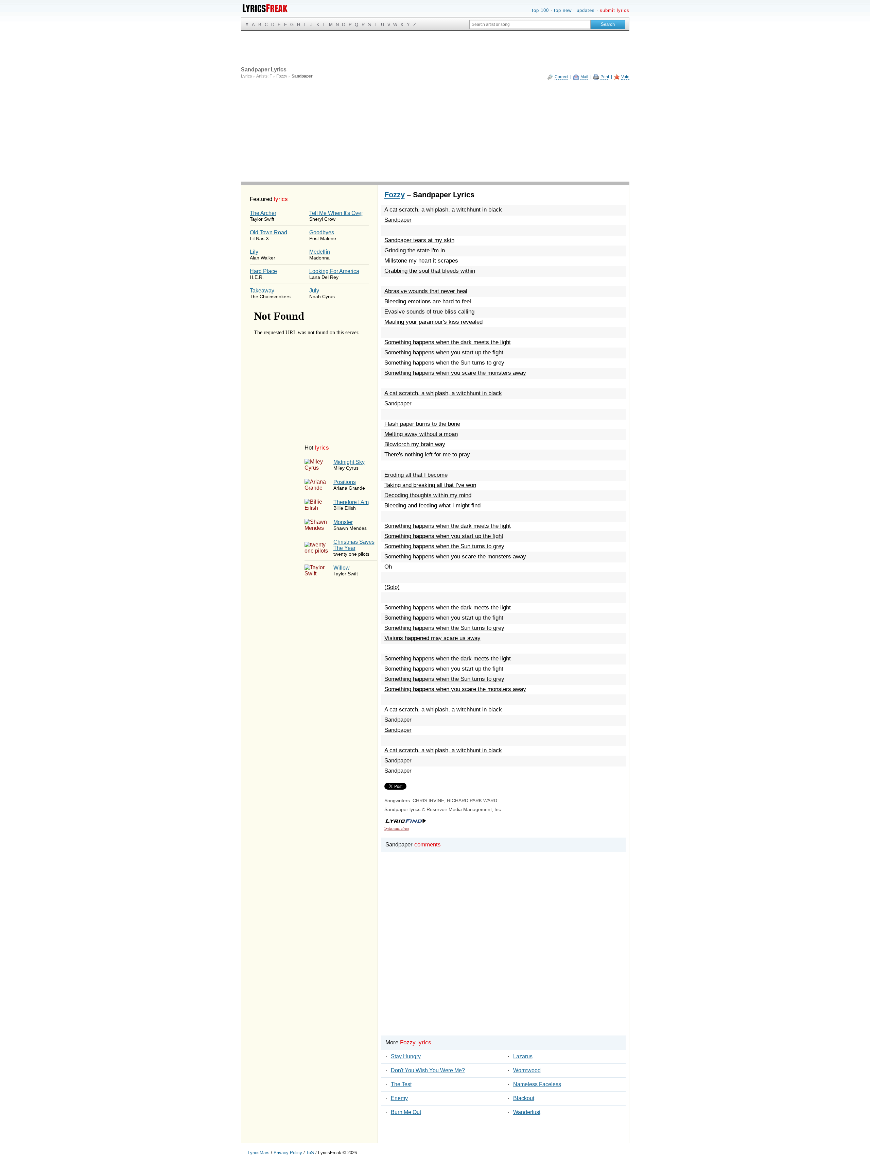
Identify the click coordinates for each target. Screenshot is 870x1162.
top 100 (540, 10)
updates (586, 10)
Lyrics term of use (396, 828)
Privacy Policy (288, 1152)
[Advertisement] (435, 130)
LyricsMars (258, 1152)
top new (563, 10)
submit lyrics (614, 10)
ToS (310, 1152)
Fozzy (394, 194)
